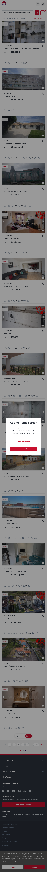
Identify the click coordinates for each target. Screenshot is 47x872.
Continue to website (23, 442)
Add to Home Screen (23, 449)
